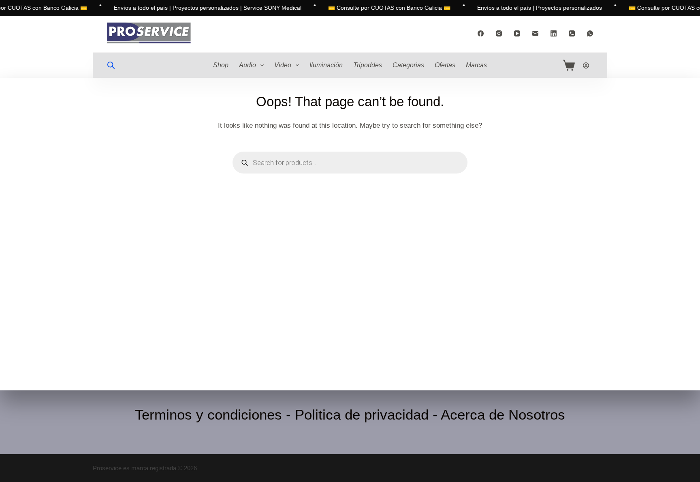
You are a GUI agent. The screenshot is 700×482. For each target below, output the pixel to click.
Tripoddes (367, 65)
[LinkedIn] (554, 33)
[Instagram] (499, 33)
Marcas (476, 65)
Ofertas (445, 65)
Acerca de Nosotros (503, 414)
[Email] (535, 33)
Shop (220, 65)
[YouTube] (517, 33)
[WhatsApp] (590, 33)
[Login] (586, 65)
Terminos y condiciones (208, 414)
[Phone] (572, 33)
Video (282, 65)
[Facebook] (481, 33)
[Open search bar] (111, 65)
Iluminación (326, 65)
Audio (247, 65)
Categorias (408, 65)
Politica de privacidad (362, 414)
